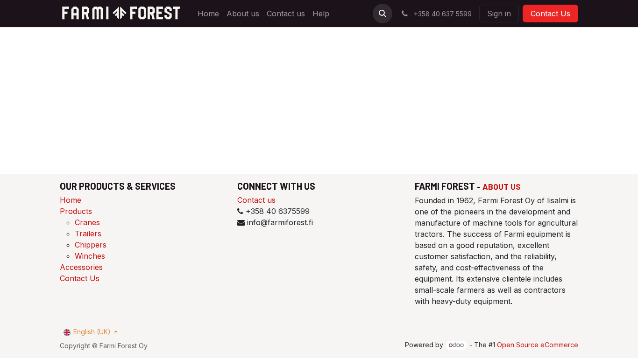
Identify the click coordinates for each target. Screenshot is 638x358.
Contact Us (550, 13)
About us (501, 186)
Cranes (87, 222)
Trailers (88, 233)
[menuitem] (208, 13)
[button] (382, 13)
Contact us (256, 200)
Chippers (90, 244)
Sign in (499, 13)
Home (70, 200)
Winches (90, 256)
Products (76, 211)
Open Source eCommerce (537, 345)
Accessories (81, 267)
